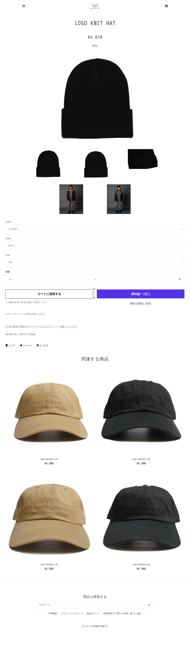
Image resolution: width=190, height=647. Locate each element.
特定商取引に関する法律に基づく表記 (122, 613)
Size (8, 255)
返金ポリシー (93, 613)
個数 (8, 272)
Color (8, 238)
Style (8, 221)
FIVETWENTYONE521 (99, 626)
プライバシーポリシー (72, 613)
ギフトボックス (18, 302)
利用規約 (53, 613)
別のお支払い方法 (140, 303)
